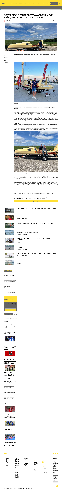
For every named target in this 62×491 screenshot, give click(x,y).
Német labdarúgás (17, 465)
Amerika (29, 3)
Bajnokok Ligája (16, 467)
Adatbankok (10, 3)
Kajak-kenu (26, 461)
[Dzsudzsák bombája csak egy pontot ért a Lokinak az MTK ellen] (10, 411)
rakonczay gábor (6, 62)
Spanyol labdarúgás (17, 461)
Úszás (26, 459)
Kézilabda (35, 462)
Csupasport (19, 210)
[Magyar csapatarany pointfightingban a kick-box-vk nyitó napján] (10, 439)
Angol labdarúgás (17, 459)
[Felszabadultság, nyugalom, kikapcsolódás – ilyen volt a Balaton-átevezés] (9, 249)
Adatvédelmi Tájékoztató (55, 478)
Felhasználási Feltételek (55, 480)
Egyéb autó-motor (45, 469)
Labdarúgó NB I (6, 372)
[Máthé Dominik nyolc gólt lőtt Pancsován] (10, 426)
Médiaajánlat (55, 459)
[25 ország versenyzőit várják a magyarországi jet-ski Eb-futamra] (9, 257)
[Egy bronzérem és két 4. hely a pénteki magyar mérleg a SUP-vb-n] (9, 219)
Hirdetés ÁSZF (55, 475)
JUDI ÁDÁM (8, 20)
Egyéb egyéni (26, 467)
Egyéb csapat (35, 470)
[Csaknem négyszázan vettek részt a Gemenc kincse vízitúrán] (9, 227)
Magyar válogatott (7, 465)
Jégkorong (36, 464)
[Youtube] (57, 453)
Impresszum (55, 458)
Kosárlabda (36, 463)
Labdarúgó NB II (7, 461)
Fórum (45, 471)
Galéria (43, 3)
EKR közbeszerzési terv (55, 468)
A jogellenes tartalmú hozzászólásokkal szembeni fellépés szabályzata (55, 463)
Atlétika (26, 458)
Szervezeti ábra (55, 470)
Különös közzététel (54, 472)
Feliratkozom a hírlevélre (10, 310)
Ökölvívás (26, 464)
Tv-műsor (45, 472)
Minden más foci (6, 357)
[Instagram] (53, 453)
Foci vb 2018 (16, 470)
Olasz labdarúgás (17, 463)
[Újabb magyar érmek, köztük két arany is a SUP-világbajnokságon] (9, 212)
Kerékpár (26, 463)
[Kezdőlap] (3, 3)
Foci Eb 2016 (16, 473)
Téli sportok (26, 469)
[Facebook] (55, 453)
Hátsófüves (7, 462)
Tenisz (26, 465)
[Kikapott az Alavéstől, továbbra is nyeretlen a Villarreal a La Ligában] (10, 341)
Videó (45, 473)
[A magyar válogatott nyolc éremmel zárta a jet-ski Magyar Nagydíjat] (9, 242)
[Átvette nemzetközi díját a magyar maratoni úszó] (9, 264)
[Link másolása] (4, 55)
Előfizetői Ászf (55, 476)
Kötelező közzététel (54, 466)
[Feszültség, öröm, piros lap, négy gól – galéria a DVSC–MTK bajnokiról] (10, 370)
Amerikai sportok (35, 466)
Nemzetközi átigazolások (17, 477)
